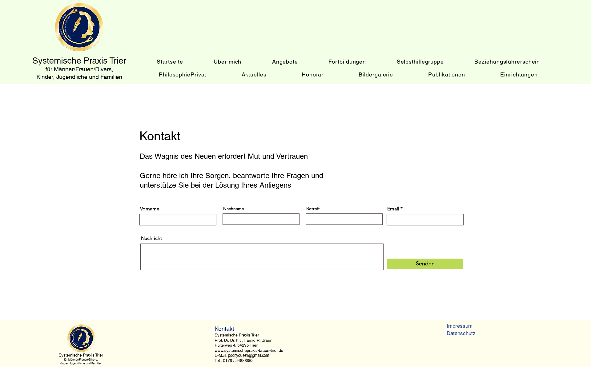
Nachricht (151, 238)
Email (393, 208)
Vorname (149, 208)
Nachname (233, 208)
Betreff (313, 208)
